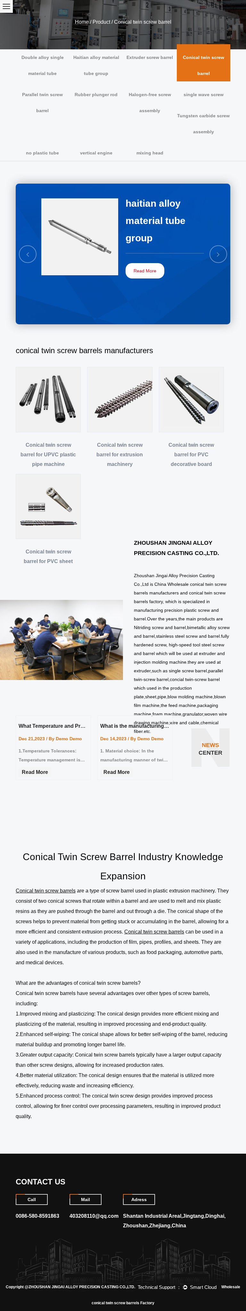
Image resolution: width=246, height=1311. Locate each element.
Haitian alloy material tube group (96, 65)
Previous (28, 254)
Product (101, 22)
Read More (145, 270)
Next (218, 254)
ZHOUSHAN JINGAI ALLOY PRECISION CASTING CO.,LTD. (82, 1287)
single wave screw (204, 94)
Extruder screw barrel (150, 57)
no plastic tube (42, 152)
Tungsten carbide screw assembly (203, 123)
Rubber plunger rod (96, 94)
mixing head (149, 152)
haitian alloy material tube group (155, 220)
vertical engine (96, 152)
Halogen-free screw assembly (150, 102)
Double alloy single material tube (42, 65)
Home (82, 22)
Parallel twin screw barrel (42, 102)
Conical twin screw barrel (203, 65)
